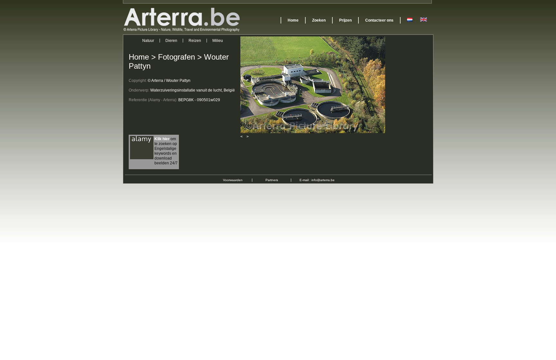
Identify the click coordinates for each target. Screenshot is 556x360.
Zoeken (319, 20)
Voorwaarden (233, 180)
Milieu (217, 40)
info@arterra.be (323, 180)
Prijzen (345, 20)
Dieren (171, 40)
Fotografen (176, 57)
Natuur (148, 40)
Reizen (195, 40)
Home (293, 20)
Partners (271, 180)
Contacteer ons (379, 20)
